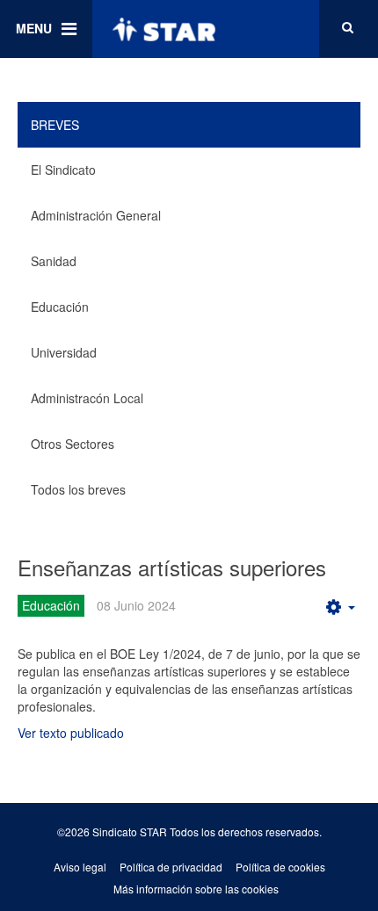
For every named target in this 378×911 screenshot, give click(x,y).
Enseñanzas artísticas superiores (172, 567)
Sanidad (53, 261)
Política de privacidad (171, 866)
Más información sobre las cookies (196, 888)
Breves (55, 125)
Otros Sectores (72, 443)
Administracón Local (87, 398)
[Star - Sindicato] (163, 29)
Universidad (64, 352)
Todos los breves (78, 489)
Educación (60, 306)
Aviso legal (80, 866)
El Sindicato (63, 169)
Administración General (96, 215)
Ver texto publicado (71, 732)
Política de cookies (280, 866)
